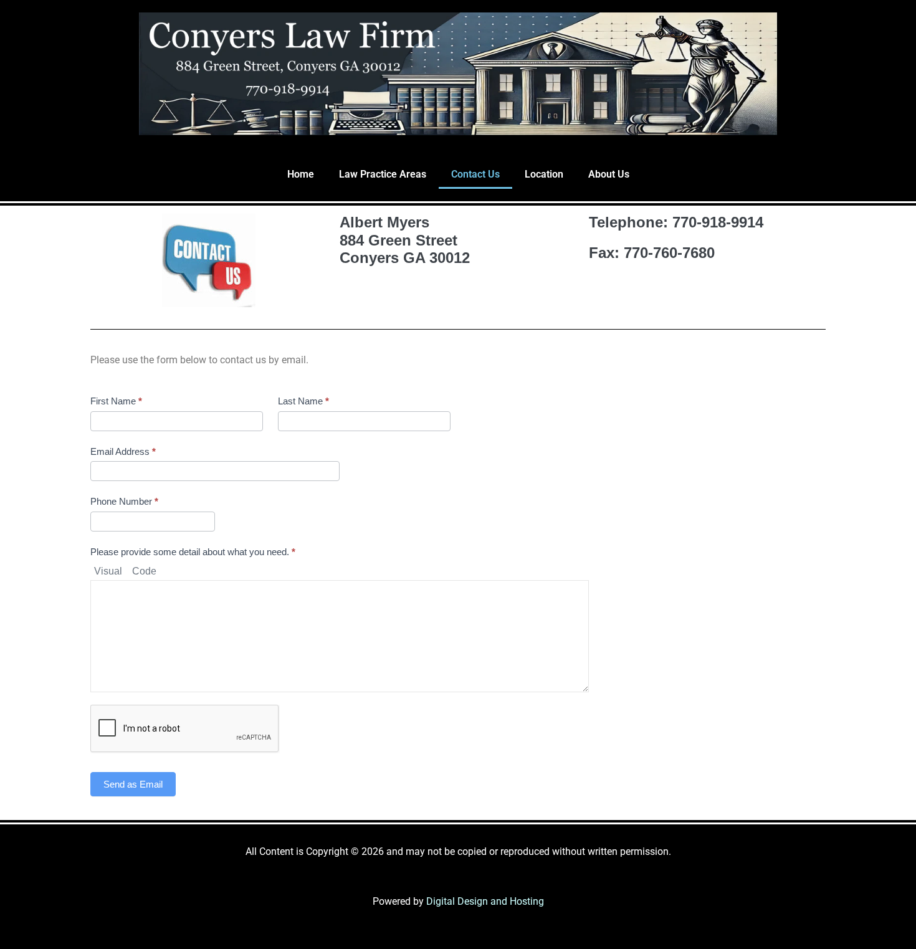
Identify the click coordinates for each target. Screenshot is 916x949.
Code (144, 571)
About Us (608, 174)
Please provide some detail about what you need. (192, 551)
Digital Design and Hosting (485, 901)
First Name (116, 401)
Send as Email (133, 784)
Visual (108, 571)
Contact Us (475, 174)
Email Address (123, 451)
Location (544, 174)
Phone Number (124, 501)
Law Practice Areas (382, 174)
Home (300, 174)
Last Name (303, 401)
